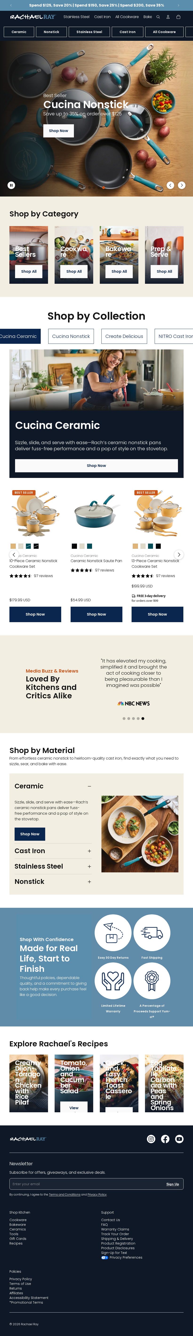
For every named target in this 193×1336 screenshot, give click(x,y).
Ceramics (17, 1229)
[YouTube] (179, 1139)
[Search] (158, 17)
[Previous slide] (11, 5)
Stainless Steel (89, 32)
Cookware (18, 1220)
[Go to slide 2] (94, 187)
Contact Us (110, 1220)
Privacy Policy (20, 1279)
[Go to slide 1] (89, 187)
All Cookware (164, 32)
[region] (96, 119)
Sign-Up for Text (114, 1252)
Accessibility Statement (28, 1297)
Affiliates (16, 1293)
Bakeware (17, 1224)
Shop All (28, 271)
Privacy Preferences (126, 1257)
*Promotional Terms (26, 1302)
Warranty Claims (115, 1229)
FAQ (104, 1224)
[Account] (168, 17)
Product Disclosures (118, 1248)
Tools (13, 1234)
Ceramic (19, 32)
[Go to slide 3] (98, 187)
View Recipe (74, 1110)
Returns (15, 1288)
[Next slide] (178, 5)
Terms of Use (20, 1283)
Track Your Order (115, 1234)
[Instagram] (151, 1139)
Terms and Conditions (64, 1194)
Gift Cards (17, 1238)
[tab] (71, 336)
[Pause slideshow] (11, 185)
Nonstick (51, 32)
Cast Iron (128, 32)
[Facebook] (165, 1139)
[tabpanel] (96, 485)
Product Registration (118, 1243)
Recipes (16, 1243)
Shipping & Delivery (117, 1238)
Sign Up (172, 1184)
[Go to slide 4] (103, 187)
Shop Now (58, 130)
